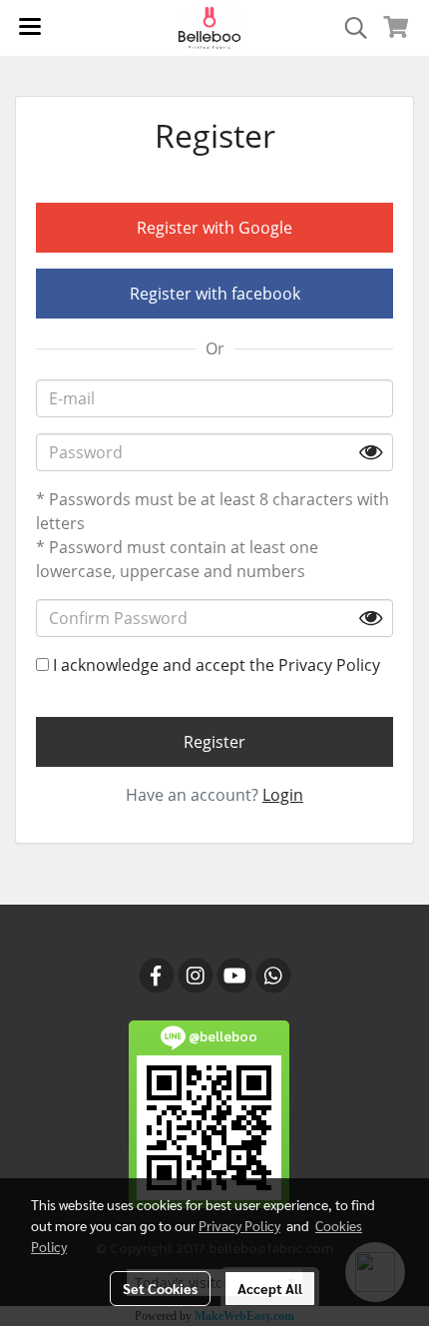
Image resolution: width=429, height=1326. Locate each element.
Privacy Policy (329, 665)
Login (282, 795)
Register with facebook (215, 294)
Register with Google (214, 228)
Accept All (269, 1288)
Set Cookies (160, 1288)
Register (214, 742)
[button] (349, 28)
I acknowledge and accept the (214, 665)
